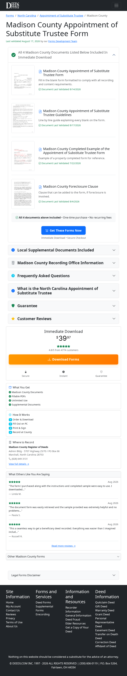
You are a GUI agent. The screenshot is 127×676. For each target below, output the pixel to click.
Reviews (11, 614)
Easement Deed (105, 630)
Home (10, 602)
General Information (78, 615)
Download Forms (65, 359)
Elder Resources (75, 623)
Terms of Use (14, 622)
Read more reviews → (64, 545)
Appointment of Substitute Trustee (61, 15)
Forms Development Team (62, 41)
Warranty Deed (104, 610)
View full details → (19, 463)
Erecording (43, 614)
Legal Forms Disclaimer (26, 575)
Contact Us (13, 610)
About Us (12, 626)
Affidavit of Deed (105, 646)
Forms (10, 15)
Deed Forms (43, 602)
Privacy (10, 618)
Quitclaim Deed (105, 602)
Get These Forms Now (66, 230)
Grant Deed (102, 614)
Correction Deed (105, 642)
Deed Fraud (72, 619)
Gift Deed (101, 606)
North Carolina (27, 15)
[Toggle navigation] (116, 5)
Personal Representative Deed (104, 622)
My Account (13, 606)
